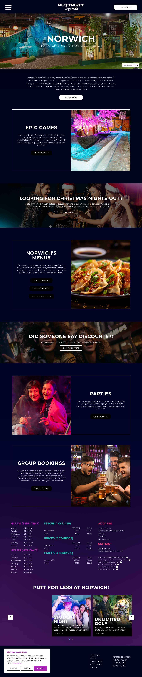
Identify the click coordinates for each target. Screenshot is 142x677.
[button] (10, 617)
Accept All (40, 668)
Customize (13, 668)
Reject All (27, 668)
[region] (27, 661)
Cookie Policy (17, 663)
